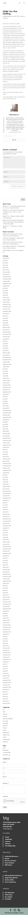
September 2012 (7, 632)
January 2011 (6, 678)
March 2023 (6, 350)
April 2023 (5, 348)
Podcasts (8, 844)
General (5, 716)
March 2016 (6, 539)
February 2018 (6, 486)
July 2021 (5, 396)
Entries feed (5, 750)
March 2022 (6, 378)
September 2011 (7, 659)
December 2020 (7, 410)
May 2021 (5, 401)
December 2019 (7, 438)
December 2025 (7, 276)
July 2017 (5, 502)
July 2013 (5, 613)
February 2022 (6, 380)
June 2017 (5, 505)
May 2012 (5, 641)
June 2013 (5, 615)
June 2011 (5, 666)
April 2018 (5, 482)
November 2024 (7, 306)
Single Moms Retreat (11, 878)
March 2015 (6, 567)
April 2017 (5, 509)
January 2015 (6, 572)
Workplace (5, 742)
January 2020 (6, 436)
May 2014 (5, 590)
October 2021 (6, 389)
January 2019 (6, 461)
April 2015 (5, 565)
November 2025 (7, 279)
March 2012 (6, 645)
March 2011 (6, 673)
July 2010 (5, 692)
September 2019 (7, 445)
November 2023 (7, 334)
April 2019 (5, 454)
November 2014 (7, 576)
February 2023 (6, 353)
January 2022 (6, 383)
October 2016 (6, 523)
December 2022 (7, 357)
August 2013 (6, 611)
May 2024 (5, 320)
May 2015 (5, 562)
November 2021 (7, 387)
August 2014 (6, 583)
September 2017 (7, 498)
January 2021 (6, 408)
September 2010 (7, 687)
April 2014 (5, 592)
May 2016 (5, 535)
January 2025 (6, 302)
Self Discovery (6, 735)
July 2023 (5, 341)
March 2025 (6, 297)
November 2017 (7, 493)
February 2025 (6, 300)
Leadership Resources (11, 856)
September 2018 (7, 470)
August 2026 (6, 258)
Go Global (8, 899)
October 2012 (6, 629)
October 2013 (6, 606)
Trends (21, 16)
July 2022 (5, 369)
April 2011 (5, 671)
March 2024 (6, 325)
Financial (5, 714)
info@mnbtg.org (7, 829)
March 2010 (6, 701)
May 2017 (5, 507)
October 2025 (6, 281)
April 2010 (5, 698)
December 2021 (7, 385)
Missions (7, 841)
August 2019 (6, 447)
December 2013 (7, 602)
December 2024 (7, 304)
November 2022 (7, 359)
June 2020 (5, 424)
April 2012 (5, 643)
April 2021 (5, 403)
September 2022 (7, 364)
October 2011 (6, 657)
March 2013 (6, 618)
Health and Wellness (8, 718)
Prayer (7, 837)
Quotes (4, 730)
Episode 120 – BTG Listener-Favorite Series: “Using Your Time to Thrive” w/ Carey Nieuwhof (13, 212)
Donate (7, 859)
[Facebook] (15, 140)
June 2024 (5, 318)
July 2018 (5, 475)
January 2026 (6, 274)
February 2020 (6, 433)
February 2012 (6, 648)
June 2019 (5, 452)
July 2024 (5, 316)
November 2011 (7, 655)
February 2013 (6, 620)
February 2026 (6, 272)
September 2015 (7, 553)
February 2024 (6, 327)
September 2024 (7, 311)
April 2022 (5, 376)
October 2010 (6, 685)
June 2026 (5, 263)
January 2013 (6, 622)
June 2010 (5, 694)
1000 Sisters (9, 895)
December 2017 (7, 491)
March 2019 (6, 456)
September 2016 (7, 526)
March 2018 (6, 484)
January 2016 (6, 544)
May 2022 (5, 373)
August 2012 (6, 634)
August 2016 (6, 528)
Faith (4, 712)
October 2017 (6, 496)
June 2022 (5, 371)
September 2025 (7, 283)
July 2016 (5, 530)
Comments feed (6, 752)
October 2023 (6, 336)
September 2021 (7, 392)
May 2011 (5, 669)
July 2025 (5, 288)
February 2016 (6, 542)
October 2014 (6, 579)
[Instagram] (13, 140)
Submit (4, 807)
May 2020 (5, 426)
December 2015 (7, 546)
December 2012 (7, 625)
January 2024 (6, 329)
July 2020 (5, 422)
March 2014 (6, 595)
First (4, 768)
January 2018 (6, 489)
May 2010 (5, 696)
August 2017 (6, 500)
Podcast (5, 728)
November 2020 (7, 413)
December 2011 (7, 652)
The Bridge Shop (10, 846)
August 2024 (6, 313)
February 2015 (6, 569)
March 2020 (6, 431)
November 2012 (7, 627)
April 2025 (5, 295)
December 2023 (7, 332)
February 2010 (6, 703)
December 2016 (7, 519)
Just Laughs (5, 721)
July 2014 (5, 585)
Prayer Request (9, 863)
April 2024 (5, 323)
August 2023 (6, 339)
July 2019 (5, 449)
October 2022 (6, 362)
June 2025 (5, 290)
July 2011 (5, 664)
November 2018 (7, 466)
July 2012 (5, 636)
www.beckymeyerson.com (15, 132)
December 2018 (7, 463)
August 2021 (6, 394)
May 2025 (5, 293)
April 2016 (5, 537)
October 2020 (6, 415)
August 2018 (6, 472)
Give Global (8, 897)
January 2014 (6, 599)
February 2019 (6, 459)
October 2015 (6, 551)
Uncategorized (6, 739)
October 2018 (6, 468)
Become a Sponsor (10, 861)
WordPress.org (6, 755)
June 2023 (5, 343)
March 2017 (6, 512)
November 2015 (7, 549)
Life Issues (5, 725)
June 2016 (5, 532)
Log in (4, 748)
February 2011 (6, 675)
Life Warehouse (9, 893)
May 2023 (5, 346)
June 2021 (5, 399)
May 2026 (5, 265)
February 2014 (6, 597)
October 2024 (6, 309)
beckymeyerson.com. (9, 136)
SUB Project (8, 865)
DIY (3, 709)
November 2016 (7, 521)
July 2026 (5, 260)
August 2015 (6, 556)
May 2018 (5, 479)
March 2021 (6, 406)
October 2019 (6, 442)
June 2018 (5, 477)
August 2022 (6, 366)
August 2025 (6, 286)
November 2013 (7, 604)
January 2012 (6, 650)
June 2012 (5, 639)
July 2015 (5, 558)
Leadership (5, 723)
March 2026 (6, 270)
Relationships (6, 732)
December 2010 (7, 680)
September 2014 (7, 581)
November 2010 (7, 682)
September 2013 (7, 609)
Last (4, 773)
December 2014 (7, 574)
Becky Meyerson (8, 16)
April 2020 (5, 429)
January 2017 (6, 516)
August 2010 (6, 689)
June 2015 (5, 560)
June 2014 (5, 588)
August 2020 (6, 419)
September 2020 (7, 417)
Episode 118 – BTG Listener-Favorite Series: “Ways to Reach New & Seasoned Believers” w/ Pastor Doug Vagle (13, 222)
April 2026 (5, 267)
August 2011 (6, 662)
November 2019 (7, 440)
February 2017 (6, 514)
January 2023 (6, 355)
